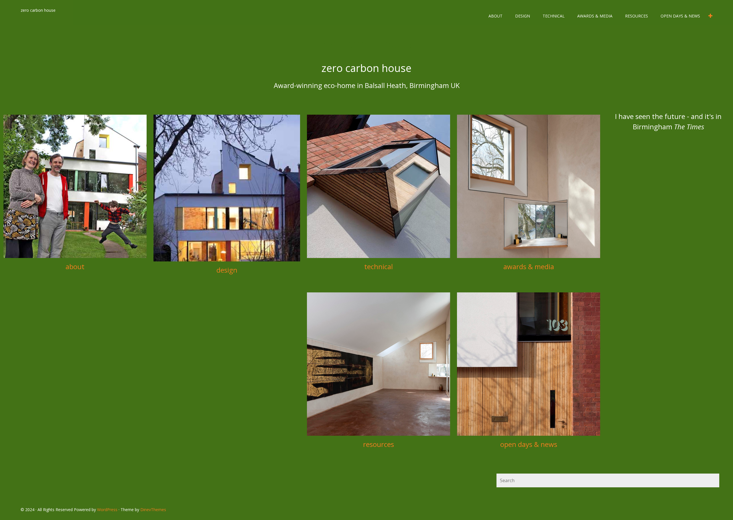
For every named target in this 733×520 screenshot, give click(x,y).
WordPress (107, 509)
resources (636, 16)
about (495, 16)
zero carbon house (38, 10)
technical (554, 16)
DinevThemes (153, 509)
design (522, 16)
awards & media (594, 16)
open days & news (680, 16)
